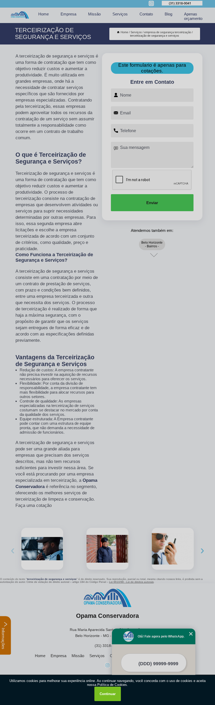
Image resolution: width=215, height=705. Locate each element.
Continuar (108, 694)
